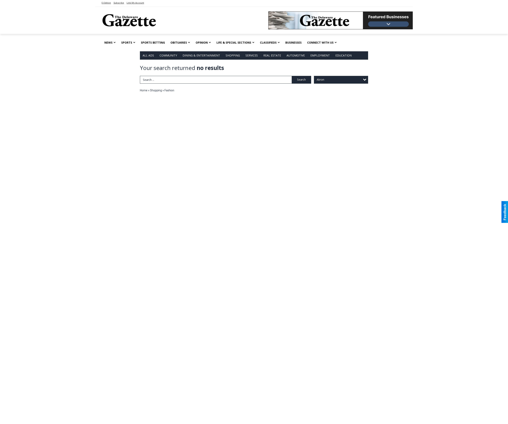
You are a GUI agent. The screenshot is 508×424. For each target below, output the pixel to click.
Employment (320, 55)
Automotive (296, 55)
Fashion (169, 90)
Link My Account (135, 2)
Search (301, 79)
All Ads (148, 55)
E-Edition (106, 2)
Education (343, 55)
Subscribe (119, 2)
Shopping (233, 55)
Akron (320, 79)
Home (143, 90)
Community (168, 55)
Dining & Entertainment (201, 55)
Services (251, 55)
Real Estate (272, 55)
